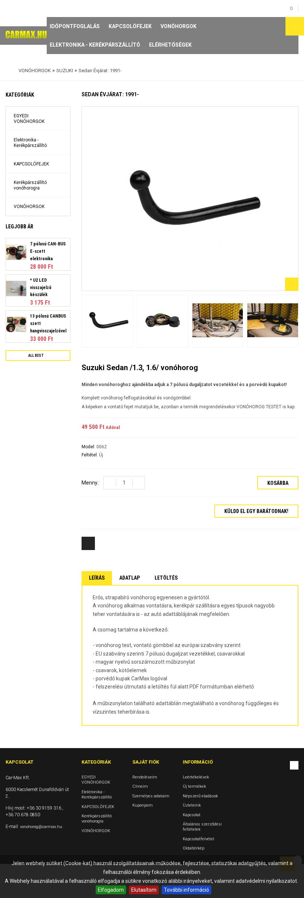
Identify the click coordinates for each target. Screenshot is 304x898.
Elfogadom (111, 890)
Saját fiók (145, 762)
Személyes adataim (150, 795)
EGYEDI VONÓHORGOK (29, 118)
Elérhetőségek (170, 45)
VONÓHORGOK (178, 26)
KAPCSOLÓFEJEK (130, 26)
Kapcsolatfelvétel (198, 838)
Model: (89, 446)
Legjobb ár (19, 226)
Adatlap (129, 578)
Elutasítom (143, 890)
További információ (186, 890)
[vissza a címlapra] (7, 71)
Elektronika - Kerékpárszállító (95, 45)
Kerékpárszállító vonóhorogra (30, 185)
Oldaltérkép (193, 848)
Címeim (140, 786)
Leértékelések (196, 777)
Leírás (97, 578)
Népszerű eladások (200, 795)
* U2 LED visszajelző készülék (41, 288)
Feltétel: (90, 455)
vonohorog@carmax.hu (41, 826)
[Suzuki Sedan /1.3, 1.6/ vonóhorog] (107, 321)
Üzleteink (192, 805)
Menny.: (90, 483)
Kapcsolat (192, 814)
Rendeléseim (144, 777)
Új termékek (194, 786)
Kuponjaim (142, 805)
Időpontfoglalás (75, 26)
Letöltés (166, 578)
